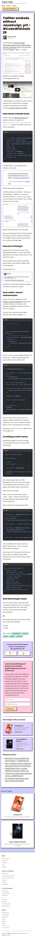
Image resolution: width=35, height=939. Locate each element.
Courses (4, 882)
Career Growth (6, 904)
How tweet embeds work (16, 113)
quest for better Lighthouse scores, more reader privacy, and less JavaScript (17, 45)
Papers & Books (6, 906)
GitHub (3, 923)
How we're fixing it (13, 246)
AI (2, 897)
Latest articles (5, 858)
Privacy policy (5, 927)
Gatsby (12, 636)
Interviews (4, 862)
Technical (25, 633)
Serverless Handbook (7, 878)
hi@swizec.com (6, 935)
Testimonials (5, 914)
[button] (17, 90)
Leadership (5, 895)
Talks (3, 865)
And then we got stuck (15, 598)
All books (4, 880)
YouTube (4, 925)
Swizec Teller (14, 2)
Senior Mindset (6, 893)
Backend (4, 901)
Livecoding (19, 636)
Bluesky (4, 921)
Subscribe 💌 (11, 709)
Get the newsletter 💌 (10, 9)
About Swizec (5, 912)
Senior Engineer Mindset (8, 876)
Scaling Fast (5, 873)
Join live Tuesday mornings (17, 108)
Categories (5, 860)
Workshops (5, 884)
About (14, 6)
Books (9, 6)
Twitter (5, 636)
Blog (3, 6)
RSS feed (4, 867)
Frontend (4, 899)
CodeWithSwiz (16, 633)
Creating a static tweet (15, 436)
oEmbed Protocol (20, 118)
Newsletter (5, 917)
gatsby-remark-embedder (12, 302)
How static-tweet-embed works (13, 294)
